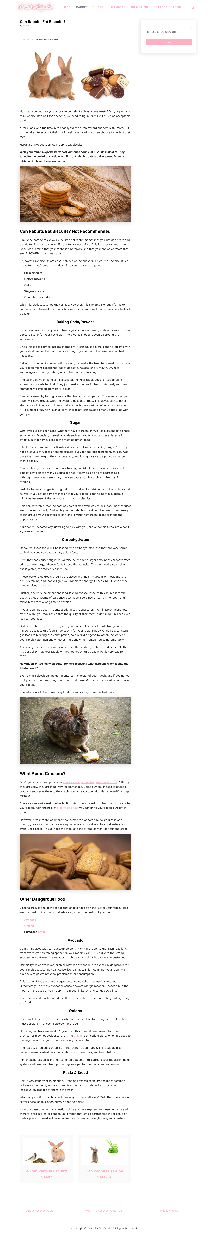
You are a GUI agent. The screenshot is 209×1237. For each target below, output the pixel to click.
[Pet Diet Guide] (35, 12)
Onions (29, 925)
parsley (45, 585)
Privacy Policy (169, 1210)
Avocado (30, 919)
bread (42, 931)
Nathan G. (27, 25)
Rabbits (30, 39)
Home (22, 39)
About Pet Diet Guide (39, 1210)
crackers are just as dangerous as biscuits (90, 782)
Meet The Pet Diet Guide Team (104, 1210)
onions (78, 1035)
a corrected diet (67, 807)
